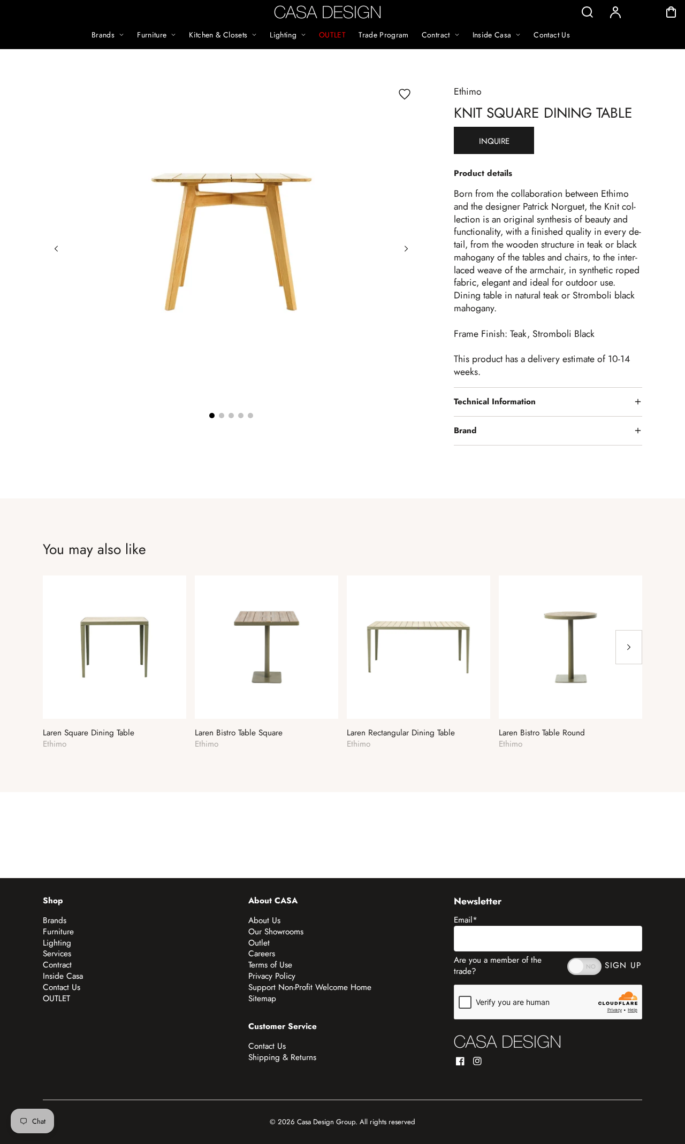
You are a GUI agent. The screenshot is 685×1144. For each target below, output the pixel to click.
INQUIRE (494, 141)
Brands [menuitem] (103, 34)
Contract (57, 965)
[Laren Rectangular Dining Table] (418, 647)
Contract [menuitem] (436, 34)
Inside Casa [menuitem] (492, 34)
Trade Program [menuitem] (384, 34)
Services (57, 953)
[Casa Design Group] (507, 1041)
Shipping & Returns (282, 1057)
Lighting (57, 943)
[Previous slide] (56, 249)
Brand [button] (465, 430)
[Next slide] (406, 249)
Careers (261, 953)
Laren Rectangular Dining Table (401, 733)
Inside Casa (63, 976)
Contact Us (61, 987)
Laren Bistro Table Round (542, 733)
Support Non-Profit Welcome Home (309, 987)
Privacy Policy (271, 976)
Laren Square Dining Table (88, 733)
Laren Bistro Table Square (239, 733)
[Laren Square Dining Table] (114, 647)
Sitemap (262, 998)
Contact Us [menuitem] (552, 34)
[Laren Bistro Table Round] (570, 647)
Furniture (58, 932)
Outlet (259, 943)
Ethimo (468, 91)
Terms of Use (270, 965)
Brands (54, 920)
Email (465, 920)
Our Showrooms (275, 932)
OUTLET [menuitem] (332, 34)
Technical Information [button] (495, 402)
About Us (264, 920)
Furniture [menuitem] (151, 34)
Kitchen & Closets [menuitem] (218, 34)
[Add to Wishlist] (404, 94)
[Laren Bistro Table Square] (266, 647)
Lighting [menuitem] (283, 34)
